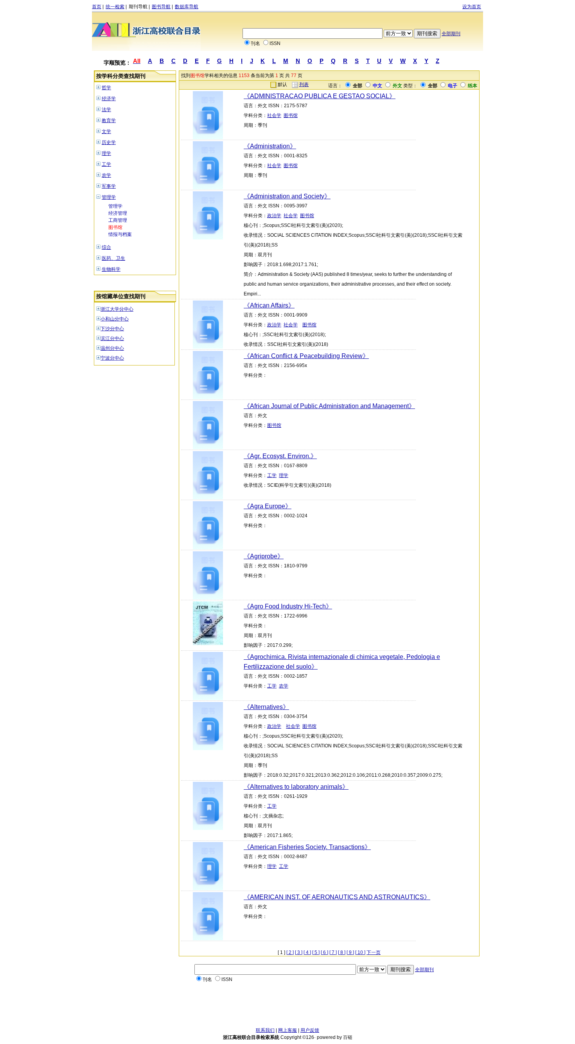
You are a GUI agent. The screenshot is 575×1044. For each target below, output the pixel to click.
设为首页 (471, 6)
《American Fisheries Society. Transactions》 (307, 847)
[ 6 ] (324, 952)
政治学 (274, 215)
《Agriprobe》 (264, 556)
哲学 (106, 87)
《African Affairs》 (269, 305)
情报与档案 (120, 234)
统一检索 (115, 6)
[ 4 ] (307, 952)
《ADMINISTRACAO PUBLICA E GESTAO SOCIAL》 (319, 96)
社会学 (274, 115)
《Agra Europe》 (267, 506)
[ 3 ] (298, 952)
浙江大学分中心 (117, 309)
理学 (106, 153)
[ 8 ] (341, 952)
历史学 (109, 142)
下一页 (374, 952)
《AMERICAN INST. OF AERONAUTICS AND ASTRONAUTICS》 (337, 897)
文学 (106, 131)
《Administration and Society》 (287, 196)
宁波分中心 (112, 358)
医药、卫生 (113, 258)
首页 (96, 6)
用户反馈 (309, 1030)
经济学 (109, 98)
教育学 (109, 120)
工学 (106, 164)
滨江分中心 (112, 338)
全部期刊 (451, 33)
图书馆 (115, 227)
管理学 (109, 197)
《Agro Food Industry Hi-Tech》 (288, 606)
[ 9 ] (350, 952)
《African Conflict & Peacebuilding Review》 (306, 356)
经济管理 (117, 213)
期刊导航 (138, 6)
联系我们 (265, 1030)
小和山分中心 (115, 319)
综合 (106, 247)
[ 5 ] (316, 952)
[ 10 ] (360, 952)
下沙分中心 (112, 328)
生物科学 (111, 269)
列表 (304, 84)
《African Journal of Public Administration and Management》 (329, 406)
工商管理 (117, 220)
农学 (106, 175)
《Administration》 (270, 146)
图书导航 (161, 6)
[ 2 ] (290, 952)
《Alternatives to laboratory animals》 (296, 786)
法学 (106, 109)
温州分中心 (112, 348)
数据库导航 (186, 6)
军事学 (109, 186)
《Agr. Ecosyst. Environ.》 (280, 456)
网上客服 (287, 1030)
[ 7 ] (333, 952)
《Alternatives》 (266, 707)
